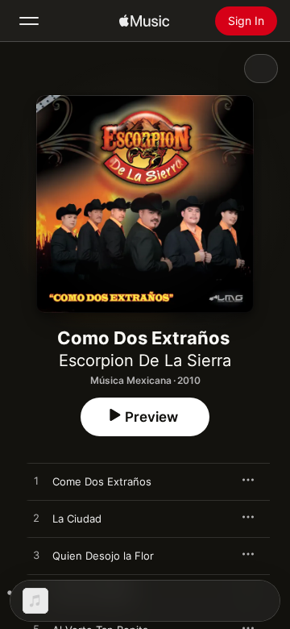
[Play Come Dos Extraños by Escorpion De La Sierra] (36, 481)
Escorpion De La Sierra (145, 360)
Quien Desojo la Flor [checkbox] (103, 555)
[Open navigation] (29, 21)
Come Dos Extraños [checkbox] (101, 481)
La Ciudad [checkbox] (77, 518)
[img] (144, 21)
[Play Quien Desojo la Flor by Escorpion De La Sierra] (36, 555)
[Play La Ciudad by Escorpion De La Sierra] (36, 518)
